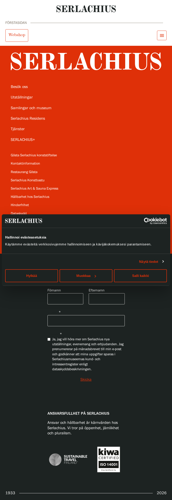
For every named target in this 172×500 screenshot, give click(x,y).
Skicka (86, 379)
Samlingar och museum (31, 108)
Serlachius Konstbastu (28, 180)
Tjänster (18, 129)
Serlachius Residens (28, 118)
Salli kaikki (140, 276)
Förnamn (54, 290)
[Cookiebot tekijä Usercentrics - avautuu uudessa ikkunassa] (147, 221)
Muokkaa (83, 276)
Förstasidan (16, 23)
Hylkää (31, 276)
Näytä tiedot (148, 261)
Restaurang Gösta (24, 172)
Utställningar (22, 97)
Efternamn (97, 290)
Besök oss (19, 86)
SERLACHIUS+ (23, 139)
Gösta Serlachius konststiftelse (34, 155)
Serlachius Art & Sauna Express (34, 188)
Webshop (16, 34)
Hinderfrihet (20, 205)
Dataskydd (19, 213)
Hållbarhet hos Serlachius (30, 197)
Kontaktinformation (25, 163)
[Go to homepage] (86, 8)
